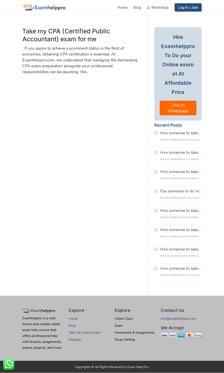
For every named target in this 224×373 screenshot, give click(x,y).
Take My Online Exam (84, 332)
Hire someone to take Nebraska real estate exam (179, 230)
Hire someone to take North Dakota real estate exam (179, 268)
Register (74, 339)
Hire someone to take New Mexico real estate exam (179, 133)
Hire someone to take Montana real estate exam (179, 249)
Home (123, 8)
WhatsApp (160, 8)
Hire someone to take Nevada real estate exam (179, 211)
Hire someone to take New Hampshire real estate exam (179, 172)
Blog (137, 8)
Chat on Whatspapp (178, 108)
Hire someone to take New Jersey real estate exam (180, 152)
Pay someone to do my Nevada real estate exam (180, 191)
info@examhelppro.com (178, 318)
